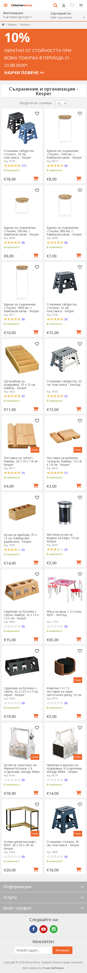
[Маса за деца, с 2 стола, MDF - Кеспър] (65, 589)
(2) (23, 396)
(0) (23, 626)
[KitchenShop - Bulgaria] (21, 5)
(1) (23, 473)
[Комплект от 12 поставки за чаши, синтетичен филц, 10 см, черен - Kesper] (65, 666)
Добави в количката (35, 178)
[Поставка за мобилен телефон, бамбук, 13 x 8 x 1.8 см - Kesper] (65, 436)
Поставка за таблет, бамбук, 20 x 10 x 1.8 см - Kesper (21, 461)
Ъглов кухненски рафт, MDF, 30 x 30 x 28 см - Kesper (20, 845)
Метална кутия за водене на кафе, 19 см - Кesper (64, 538)
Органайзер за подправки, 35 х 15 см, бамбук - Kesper (20, 384)
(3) (65, 319)
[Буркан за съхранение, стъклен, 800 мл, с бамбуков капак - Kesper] (65, 205)
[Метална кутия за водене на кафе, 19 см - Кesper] (65, 513)
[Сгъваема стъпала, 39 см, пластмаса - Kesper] (65, 820)
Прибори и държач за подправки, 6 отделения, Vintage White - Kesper (64, 768)
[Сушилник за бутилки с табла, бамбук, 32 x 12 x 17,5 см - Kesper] (22, 589)
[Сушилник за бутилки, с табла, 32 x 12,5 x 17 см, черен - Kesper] (22, 666)
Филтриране (13, 13)
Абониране (62, 950)
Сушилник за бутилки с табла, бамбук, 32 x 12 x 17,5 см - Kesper (21, 614)
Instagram (54, 929)
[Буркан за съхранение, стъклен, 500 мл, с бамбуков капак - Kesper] (22, 205)
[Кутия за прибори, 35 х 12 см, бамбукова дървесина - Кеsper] (22, 513)
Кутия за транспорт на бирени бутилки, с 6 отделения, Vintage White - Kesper (22, 770)
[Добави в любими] (37, 114)
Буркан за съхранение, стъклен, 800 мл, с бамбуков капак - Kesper (64, 231)
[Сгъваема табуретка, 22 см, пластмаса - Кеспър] (65, 359)
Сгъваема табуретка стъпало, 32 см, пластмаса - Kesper (62, 307)
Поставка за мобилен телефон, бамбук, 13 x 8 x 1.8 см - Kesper (64, 461)
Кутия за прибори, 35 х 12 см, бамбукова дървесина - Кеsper (20, 538)
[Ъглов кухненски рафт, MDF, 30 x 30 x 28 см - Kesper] (22, 820)
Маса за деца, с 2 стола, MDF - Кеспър (64, 613)
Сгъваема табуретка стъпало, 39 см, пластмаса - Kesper (19, 154)
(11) (24, 165)
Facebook (33, 929)
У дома (3, 25)
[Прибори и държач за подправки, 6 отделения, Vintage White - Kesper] (65, 743)
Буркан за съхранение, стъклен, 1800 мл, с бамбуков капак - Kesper (21, 307)
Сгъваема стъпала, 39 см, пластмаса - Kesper (63, 843)
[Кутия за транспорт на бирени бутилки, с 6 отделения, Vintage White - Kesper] (22, 743)
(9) (65, 165)
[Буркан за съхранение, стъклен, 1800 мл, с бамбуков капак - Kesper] (22, 282)
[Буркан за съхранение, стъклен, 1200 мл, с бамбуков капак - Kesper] (65, 129)
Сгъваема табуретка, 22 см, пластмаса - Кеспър (64, 383)
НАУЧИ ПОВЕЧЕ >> (24, 72)
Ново (35, 450)
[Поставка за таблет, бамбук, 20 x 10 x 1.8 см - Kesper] (22, 436)
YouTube (43, 929)
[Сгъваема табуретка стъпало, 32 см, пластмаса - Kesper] (65, 282)
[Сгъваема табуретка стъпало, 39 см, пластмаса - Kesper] (22, 129)
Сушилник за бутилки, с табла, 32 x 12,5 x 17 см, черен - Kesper (21, 691)
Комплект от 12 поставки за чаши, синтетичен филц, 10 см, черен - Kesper (64, 693)
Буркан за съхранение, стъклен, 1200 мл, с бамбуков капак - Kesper (64, 154)
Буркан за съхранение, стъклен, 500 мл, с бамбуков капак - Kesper (21, 231)
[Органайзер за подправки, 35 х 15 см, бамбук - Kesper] (22, 359)
